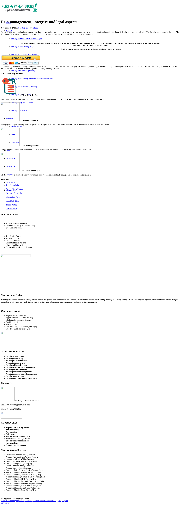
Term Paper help (12, 185)
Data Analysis (11, 209)
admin (35, 28)
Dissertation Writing (13, 197)
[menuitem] (9, 30)
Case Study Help (12, 201)
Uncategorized (23, 28)
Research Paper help (14, 193)
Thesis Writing (11, 205)
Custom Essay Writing (14, 189)
